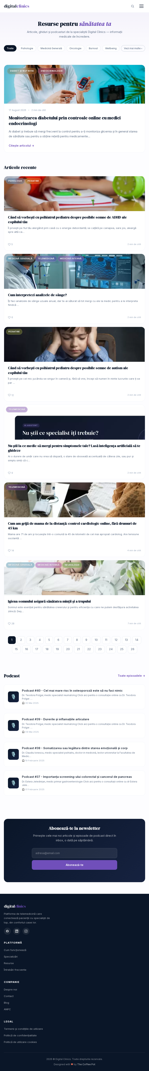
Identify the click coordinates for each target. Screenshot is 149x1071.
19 (57, 649)
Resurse (9, 963)
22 (89, 649)
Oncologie (75, 48)
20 (68, 649)
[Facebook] (7, 931)
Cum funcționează (15, 950)
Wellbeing (111, 48)
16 (26, 649)
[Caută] (132, 6)
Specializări (11, 956)
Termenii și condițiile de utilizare (23, 1028)
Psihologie (27, 48)
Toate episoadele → (131, 675)
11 (106, 639)
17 (36, 649)
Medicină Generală (51, 48)
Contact (9, 996)
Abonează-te (74, 864)
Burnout (93, 48)
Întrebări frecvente (15, 969)
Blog (6, 1002)
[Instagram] (26, 931)
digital (16, 6)
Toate (10, 48)
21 (78, 649)
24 (111, 649)
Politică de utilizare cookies (20, 1041)
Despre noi (10, 989)
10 (96, 639)
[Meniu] (141, 6)
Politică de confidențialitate (20, 1035)
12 (116, 639)
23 (100, 649)
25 (121, 649)
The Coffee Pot (86, 1064)
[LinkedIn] (16, 931)
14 (136, 639)
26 (132, 649)
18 (47, 649)
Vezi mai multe (132, 48)
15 (16, 649)
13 (126, 639)
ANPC (7, 1009)
